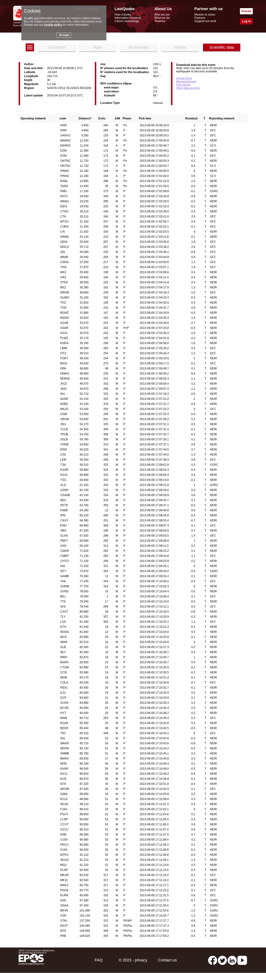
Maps (98, 47)
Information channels (128, 17)
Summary (56, 47)
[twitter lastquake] (222, 960)
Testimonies (138, 47)
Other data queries (188, 88)
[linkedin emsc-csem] (232, 960)
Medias (180, 47)
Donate (246, 11)
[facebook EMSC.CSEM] (212, 960)
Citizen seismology (127, 21)
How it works (123, 14)
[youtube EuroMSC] (242, 960)
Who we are (162, 14)
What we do (162, 17)
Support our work (205, 21)
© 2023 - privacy (133, 960)
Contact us (167, 960)
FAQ (99, 960)
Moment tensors (186, 81)
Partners (199, 17)
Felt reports (183, 84)
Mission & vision (204, 14)
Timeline (159, 21)
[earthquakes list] (30, 47)
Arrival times (184, 78)
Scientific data (221, 47)
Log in (246, 21)
